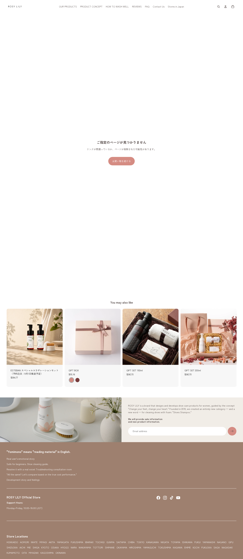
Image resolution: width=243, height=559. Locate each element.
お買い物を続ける (121, 161)
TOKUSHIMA (164, 547)
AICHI (22, 547)
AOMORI (24, 542)
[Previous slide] (12, 336)
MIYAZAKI (34, 552)
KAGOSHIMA (47, 552)
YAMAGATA (63, 542)
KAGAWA (177, 547)
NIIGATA (165, 542)
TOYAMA (175, 542)
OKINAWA (61, 552)
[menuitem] (68, 6)
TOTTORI (98, 547)
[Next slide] (58, 336)
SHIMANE (110, 547)
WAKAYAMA (85, 547)
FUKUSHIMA (77, 542)
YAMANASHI (208, 542)
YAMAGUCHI (149, 547)
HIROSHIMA (135, 547)
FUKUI (197, 542)
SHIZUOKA (12, 547)
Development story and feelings (23, 479)
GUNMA (110, 542)
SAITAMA (121, 542)
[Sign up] (232, 431)
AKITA (52, 542)
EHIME (187, 547)
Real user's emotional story (21, 458)
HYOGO (65, 547)
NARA (74, 547)
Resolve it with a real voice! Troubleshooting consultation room (39, 469)
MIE (29, 547)
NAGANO (221, 542)
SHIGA (36, 547)
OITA (24, 552)
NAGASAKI (227, 547)
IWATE (34, 542)
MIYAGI (43, 542)
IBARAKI (89, 542)
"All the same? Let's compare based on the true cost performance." (42, 474)
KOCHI (196, 547)
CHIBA (131, 542)
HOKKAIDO (12, 542)
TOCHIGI (99, 542)
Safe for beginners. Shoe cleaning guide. (27, 464)
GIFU (230, 542)
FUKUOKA (206, 547)
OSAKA (55, 547)
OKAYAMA (122, 547)
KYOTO (45, 547)
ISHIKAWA (187, 542)
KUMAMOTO (13, 552)
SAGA (217, 547)
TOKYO (140, 542)
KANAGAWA (152, 542)
